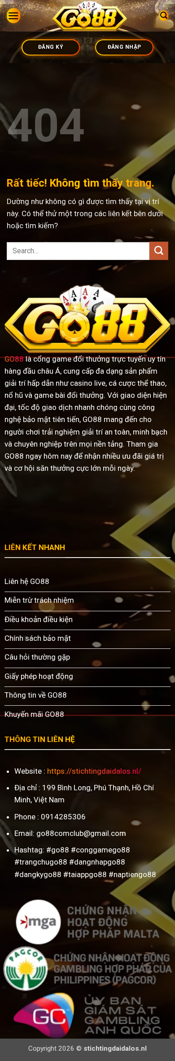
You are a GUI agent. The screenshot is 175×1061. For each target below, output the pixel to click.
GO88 (14, 358)
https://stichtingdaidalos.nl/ (94, 771)
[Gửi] (158, 251)
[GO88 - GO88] (90, 15)
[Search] (163, 16)
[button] (13, 16)
